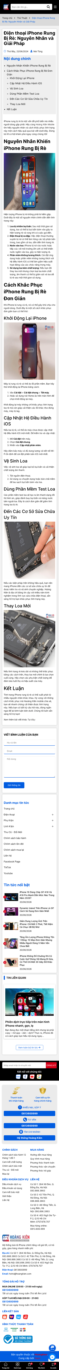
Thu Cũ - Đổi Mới (13, 832)
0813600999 (29, 1113)
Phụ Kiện (9, 820)
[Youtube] (32, 1076)
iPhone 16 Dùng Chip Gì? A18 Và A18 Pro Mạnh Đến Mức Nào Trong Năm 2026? (37, 895)
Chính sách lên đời (14, 843)
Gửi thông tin (14, 785)
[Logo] (6, 7)
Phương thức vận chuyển (42, 1166)
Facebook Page (12, 861)
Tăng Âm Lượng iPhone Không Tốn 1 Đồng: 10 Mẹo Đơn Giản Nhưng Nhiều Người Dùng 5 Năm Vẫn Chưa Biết (37, 941)
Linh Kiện (9, 826)
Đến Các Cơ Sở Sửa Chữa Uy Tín (29, 98)
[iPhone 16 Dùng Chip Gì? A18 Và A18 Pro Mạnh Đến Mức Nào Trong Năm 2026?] (11, 896)
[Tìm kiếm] (48, 7)
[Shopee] (4, 1316)
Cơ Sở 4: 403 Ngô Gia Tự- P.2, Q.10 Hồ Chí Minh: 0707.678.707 (43, 1218)
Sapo (38, 1358)
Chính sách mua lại (14, 849)
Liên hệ (8, 855)
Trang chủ (9, 808)
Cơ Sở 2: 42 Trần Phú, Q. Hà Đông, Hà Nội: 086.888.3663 (42, 1197)
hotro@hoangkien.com (20, 1273)
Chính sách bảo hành (15, 838)
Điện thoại (9, 814)
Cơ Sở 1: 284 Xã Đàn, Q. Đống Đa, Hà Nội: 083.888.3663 (42, 1187)
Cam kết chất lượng (12, 1162)
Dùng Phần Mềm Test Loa (24, 93)
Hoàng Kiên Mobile (45, 124)
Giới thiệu (6, 1196)
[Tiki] (18, 1316)
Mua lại (5, 1173)
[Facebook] (25, 1076)
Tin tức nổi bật (17, 885)
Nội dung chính (17, 58)
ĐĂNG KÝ (51, 1065)
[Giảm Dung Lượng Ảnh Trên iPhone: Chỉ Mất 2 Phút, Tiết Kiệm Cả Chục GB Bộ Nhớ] (11, 925)
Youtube (8, 873)
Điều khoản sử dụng (12, 1188)
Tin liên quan (16, 977)
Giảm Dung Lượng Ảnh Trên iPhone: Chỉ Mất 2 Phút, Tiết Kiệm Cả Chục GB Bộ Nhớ (36, 924)
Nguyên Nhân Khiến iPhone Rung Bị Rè (29, 65)
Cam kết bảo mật (10, 1192)
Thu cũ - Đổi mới (10, 1170)
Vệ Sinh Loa (16, 88)
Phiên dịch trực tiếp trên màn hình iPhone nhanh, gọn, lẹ (27, 1023)
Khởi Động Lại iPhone (22, 78)
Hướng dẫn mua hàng (41, 1154)
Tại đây (31, 719)
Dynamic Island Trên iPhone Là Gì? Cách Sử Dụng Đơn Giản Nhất (37, 909)
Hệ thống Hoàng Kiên (29, 1137)
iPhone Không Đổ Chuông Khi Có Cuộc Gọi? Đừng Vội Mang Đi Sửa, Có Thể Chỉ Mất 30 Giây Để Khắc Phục (36, 960)
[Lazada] (11, 1316)
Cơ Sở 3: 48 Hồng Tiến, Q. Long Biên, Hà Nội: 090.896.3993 (43, 1208)
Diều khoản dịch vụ (11, 1184)
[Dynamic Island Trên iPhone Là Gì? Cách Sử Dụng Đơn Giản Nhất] (11, 911)
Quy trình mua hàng (40, 1158)
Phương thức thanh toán (42, 1162)
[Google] (39, 1076)
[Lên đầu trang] (52, 1342)
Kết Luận (12, 109)
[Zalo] (18, 1076)
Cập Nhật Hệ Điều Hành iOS (26, 83)
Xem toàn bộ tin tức (28, 1047)
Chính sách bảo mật (12, 1166)
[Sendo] (25, 1316)
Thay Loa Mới (17, 104)
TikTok (7, 867)
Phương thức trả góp (40, 1170)
